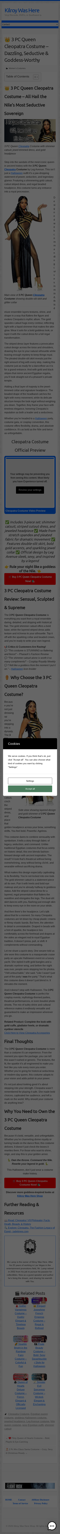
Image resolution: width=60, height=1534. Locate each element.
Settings (30, 781)
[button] (52, 1526)
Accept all (30, 789)
